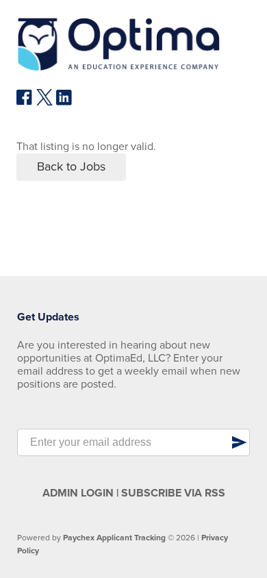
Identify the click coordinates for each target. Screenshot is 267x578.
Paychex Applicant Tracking (114, 537)
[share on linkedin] (64, 103)
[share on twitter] (44, 102)
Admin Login (78, 493)
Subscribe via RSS (173, 493)
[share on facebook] (24, 102)
